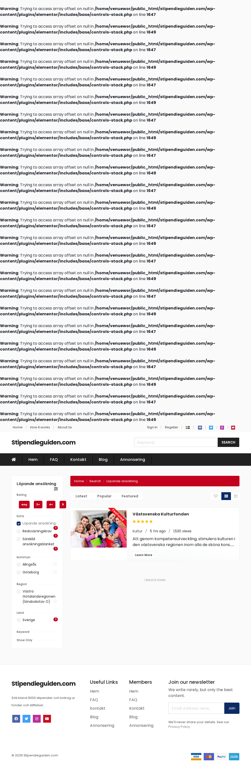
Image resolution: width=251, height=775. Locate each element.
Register (171, 427)
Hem (33, 459)
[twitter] (211, 428)
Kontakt (78, 459)
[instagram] (222, 428)
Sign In (152, 427)
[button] (188, 427)
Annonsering (132, 459)
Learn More (143, 555)
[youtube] (233, 428)
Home (18, 427)
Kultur (137, 531)
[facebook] (200, 428)
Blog (103, 459)
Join (231, 708)
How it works (40, 427)
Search (228, 442)
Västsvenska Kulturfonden (161, 514)
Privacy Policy (179, 727)
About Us (65, 427)
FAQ (54, 459)
